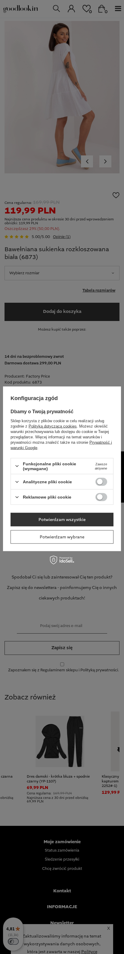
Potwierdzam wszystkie (62, 520)
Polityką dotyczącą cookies (53, 426)
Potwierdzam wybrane (62, 537)
